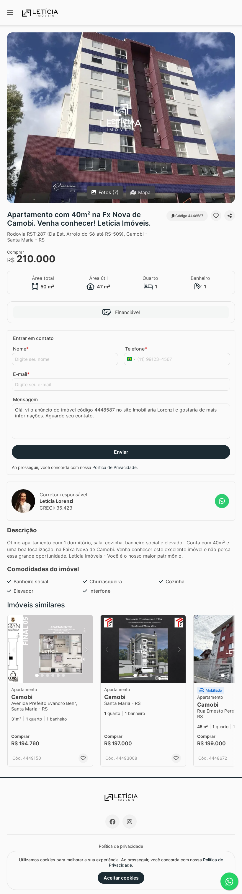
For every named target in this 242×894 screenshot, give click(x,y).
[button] (121, 117)
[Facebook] (112, 821)
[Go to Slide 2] (42, 675)
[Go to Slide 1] (37, 675)
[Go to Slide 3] (47, 675)
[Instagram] (129, 821)
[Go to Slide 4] (52, 675)
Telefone (136, 349)
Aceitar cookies (121, 878)
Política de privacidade (121, 846)
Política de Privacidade (114, 467)
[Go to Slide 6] (63, 675)
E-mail (21, 374)
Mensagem (25, 399)
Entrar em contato (33, 338)
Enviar (121, 452)
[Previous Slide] (12, 117)
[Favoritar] (216, 215)
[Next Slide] (230, 117)
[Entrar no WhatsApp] (222, 501)
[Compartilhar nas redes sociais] (229, 215)
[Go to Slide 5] (58, 675)
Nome (21, 349)
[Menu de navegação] (10, 12)
